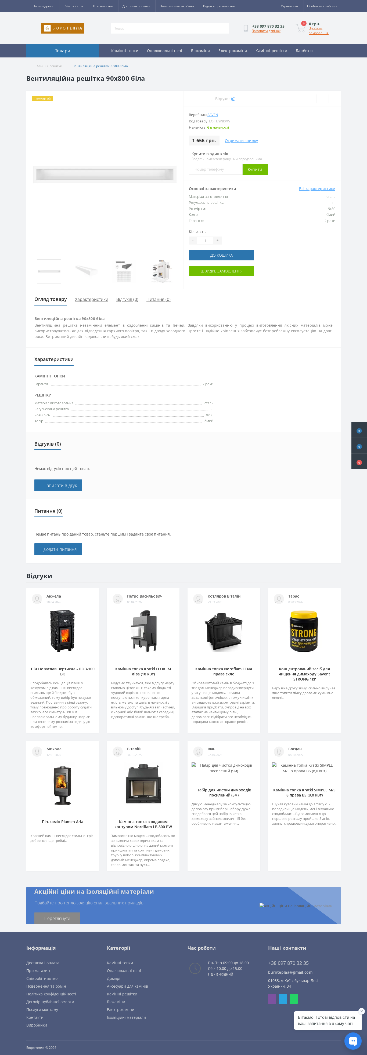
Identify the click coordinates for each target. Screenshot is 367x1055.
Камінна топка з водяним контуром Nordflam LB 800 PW (143, 824)
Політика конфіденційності (51, 993)
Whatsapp (294, 999)
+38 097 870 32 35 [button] (288, 963)
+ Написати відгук (58, 485)
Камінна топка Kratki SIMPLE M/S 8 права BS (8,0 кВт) (304, 792)
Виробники (36, 1025)
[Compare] (335, 98)
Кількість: (198, 231)
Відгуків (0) (127, 299)
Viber (272, 999)
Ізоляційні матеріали (126, 1017)
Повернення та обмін (177, 6)
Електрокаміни (232, 50)
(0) (233, 98)
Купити (255, 169)
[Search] (225, 28)
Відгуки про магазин (219, 6)
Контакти (35, 1017)
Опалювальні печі (164, 50)
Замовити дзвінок (266, 30)
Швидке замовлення (222, 271)
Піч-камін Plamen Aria (62, 821)
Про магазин (103, 6)
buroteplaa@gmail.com (290, 972)
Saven (212, 114)
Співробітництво (41, 978)
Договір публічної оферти (50, 1001)
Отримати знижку (241, 140)
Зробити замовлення (319, 30)
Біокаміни (200, 50)
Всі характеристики (317, 188)
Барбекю (304, 50)
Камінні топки (124, 50)
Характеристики (91, 299)
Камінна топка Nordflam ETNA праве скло (223, 671)
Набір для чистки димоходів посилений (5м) (223, 792)
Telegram (283, 999)
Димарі (113, 978)
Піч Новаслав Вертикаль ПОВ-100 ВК (63, 671)
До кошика (221, 255)
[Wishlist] (322, 98)
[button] (359, 461)
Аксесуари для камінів (127, 986)
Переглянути (57, 918)
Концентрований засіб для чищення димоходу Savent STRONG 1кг (304, 674)
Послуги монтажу (42, 1009)
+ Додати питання (58, 549)
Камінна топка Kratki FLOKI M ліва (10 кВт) (143, 671)
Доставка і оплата (136, 6)
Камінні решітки (271, 50)
